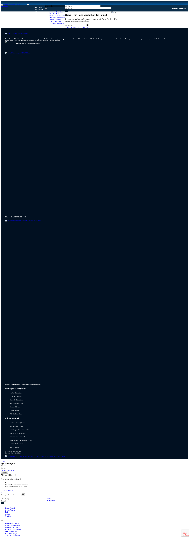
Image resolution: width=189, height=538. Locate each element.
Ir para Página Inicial (72, 27)
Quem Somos (10, 510)
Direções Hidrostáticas (13, 529)
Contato (8, 516)
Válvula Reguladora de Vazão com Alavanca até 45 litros (22, 384)
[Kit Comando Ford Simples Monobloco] (10, 51)
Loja (6, 512)
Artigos (7, 514)
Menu (49, 499)
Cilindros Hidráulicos (12, 525)
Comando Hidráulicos (12, 527)
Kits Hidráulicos (11, 533)
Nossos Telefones (179, 8)
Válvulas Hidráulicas (12, 535)
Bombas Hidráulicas (12, 523)
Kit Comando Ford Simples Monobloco (28, 43)
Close (3, 462)
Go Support (84, 27)
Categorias (51, 501)
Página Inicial (10, 508)
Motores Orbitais (11, 531)
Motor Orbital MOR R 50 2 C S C (15, 217)
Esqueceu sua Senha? (8, 470)
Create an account (7, 490)
